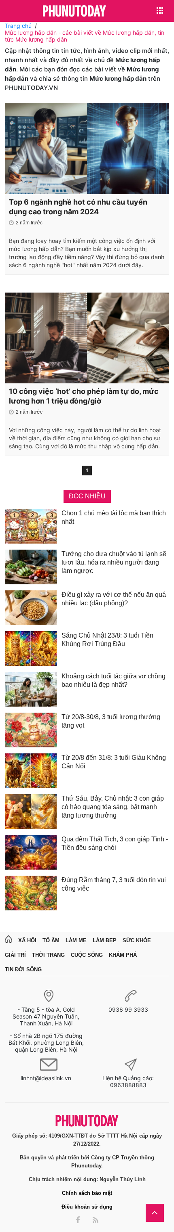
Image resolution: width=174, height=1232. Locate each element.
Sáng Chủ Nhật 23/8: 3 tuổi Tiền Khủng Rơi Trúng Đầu (107, 639)
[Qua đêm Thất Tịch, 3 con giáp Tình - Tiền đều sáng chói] (31, 852)
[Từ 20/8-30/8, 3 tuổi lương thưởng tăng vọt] (31, 730)
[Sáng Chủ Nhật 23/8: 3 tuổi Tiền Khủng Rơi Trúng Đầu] (31, 648)
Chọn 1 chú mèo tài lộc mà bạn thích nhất (114, 517)
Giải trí (15, 955)
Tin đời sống (23, 969)
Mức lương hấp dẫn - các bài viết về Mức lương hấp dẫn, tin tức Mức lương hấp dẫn (84, 36)
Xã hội (27, 940)
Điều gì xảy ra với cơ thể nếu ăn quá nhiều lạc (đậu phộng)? (114, 599)
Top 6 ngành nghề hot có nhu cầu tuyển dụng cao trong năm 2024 (78, 207)
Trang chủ (18, 25)
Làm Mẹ (76, 940)
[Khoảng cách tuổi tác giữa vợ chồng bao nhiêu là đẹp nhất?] (31, 689)
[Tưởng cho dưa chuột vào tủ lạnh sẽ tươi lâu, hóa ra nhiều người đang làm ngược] (31, 567)
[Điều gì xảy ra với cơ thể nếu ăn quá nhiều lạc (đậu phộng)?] (31, 607)
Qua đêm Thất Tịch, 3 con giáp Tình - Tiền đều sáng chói (115, 843)
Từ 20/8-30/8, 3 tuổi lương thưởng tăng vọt (111, 721)
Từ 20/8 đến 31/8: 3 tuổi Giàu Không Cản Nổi (114, 762)
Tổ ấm (50, 940)
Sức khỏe (137, 940)
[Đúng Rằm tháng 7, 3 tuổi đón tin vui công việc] (31, 893)
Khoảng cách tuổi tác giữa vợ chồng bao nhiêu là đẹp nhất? (114, 680)
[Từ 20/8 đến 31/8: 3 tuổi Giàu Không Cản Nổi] (31, 770)
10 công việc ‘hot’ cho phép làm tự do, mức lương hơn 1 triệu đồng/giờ (84, 396)
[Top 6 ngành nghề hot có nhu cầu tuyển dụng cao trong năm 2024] (87, 148)
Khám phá (123, 955)
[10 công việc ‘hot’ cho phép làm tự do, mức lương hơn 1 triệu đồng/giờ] (87, 338)
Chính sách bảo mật (87, 1193)
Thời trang (48, 955)
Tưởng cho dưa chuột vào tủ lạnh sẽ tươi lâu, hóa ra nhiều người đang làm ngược (114, 562)
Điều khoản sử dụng (87, 1207)
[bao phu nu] (74, 11)
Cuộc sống (87, 955)
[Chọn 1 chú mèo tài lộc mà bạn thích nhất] (31, 526)
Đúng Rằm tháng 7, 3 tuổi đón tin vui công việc (114, 884)
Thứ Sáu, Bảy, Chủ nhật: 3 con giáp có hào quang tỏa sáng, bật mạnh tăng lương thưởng (113, 807)
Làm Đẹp (105, 940)
